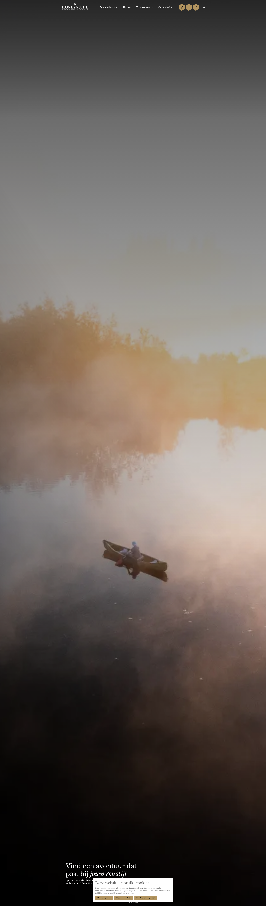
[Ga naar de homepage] (75, 7)
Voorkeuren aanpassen (145, 898)
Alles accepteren (104, 898)
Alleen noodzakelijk (123, 898)
